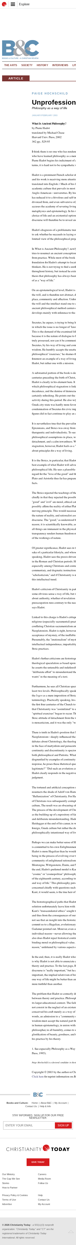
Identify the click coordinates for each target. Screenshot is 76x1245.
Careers (42, 1174)
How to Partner (10, 1187)
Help (40, 1195)
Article (15, 78)
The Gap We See (11, 1178)
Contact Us (31, 1106)
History (42, 65)
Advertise (7, 1204)
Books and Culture (17, 1103)
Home (35, 1103)
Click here (38, 1076)
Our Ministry (8, 1174)
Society (27, 65)
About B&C (46, 1103)
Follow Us (43, 1183)
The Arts (10, 65)
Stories (5, 1183)
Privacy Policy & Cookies (15, 1195)
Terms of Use (9, 1199)
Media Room (44, 1178)
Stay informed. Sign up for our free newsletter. (38, 1116)
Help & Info (45, 1106)
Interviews (60, 65)
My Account (60, 1103)
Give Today (38, 1162)
